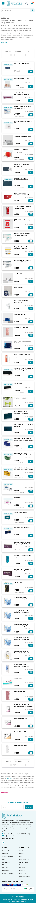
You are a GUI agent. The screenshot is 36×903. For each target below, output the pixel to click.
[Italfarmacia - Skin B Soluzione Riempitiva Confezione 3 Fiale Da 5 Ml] (8, 443)
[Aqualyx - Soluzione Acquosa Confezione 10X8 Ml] (8, 111)
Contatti (21, 853)
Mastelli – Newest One (20, 718)
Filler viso (4, 865)
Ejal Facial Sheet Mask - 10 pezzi (23, 220)
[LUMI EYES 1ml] (8, 682)
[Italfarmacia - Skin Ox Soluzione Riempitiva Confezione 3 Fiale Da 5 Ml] (8, 472)
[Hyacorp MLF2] (8, 388)
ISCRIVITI (29, 807)
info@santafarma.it (9, 836)
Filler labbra (5, 867)
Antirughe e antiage (7, 873)
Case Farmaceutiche (24, 859)
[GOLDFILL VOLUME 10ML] (8, 331)
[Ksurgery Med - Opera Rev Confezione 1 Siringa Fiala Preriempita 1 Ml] (8, 641)
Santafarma (9, 778)
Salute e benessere (7, 856)
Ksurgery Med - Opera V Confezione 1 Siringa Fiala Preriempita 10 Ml (21, 666)
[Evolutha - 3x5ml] (8, 277)
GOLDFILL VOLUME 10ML (21, 327)
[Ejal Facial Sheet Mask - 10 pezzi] (8, 224)
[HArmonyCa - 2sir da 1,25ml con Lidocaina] (8, 345)
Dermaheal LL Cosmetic (21, 149)
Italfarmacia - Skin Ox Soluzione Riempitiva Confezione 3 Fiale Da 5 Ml (23, 469)
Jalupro (16, 483)
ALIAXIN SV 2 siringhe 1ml (21, 63)
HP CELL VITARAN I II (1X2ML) (22, 354)
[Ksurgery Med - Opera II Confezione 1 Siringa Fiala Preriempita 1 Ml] (8, 601)
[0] (33, 4)
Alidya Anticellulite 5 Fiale (21, 78)
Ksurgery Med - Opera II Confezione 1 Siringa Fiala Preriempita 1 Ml (21, 599)
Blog (20, 856)
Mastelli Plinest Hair (19, 691)
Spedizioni (22, 867)
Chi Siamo (22, 851)
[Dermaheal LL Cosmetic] (8, 154)
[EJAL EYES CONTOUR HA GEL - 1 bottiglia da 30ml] (8, 210)
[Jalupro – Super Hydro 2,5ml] (8, 532)
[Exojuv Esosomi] (8, 291)
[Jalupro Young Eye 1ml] (8, 517)
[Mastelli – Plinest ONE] (8, 736)
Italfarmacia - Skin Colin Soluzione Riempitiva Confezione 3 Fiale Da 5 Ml (23, 454)
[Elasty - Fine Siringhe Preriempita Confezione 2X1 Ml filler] (8, 251)
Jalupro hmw (17, 497)
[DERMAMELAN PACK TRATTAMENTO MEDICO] (8, 183)
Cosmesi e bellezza (7, 851)
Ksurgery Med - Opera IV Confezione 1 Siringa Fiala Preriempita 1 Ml (21, 625)
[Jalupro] (8, 487)
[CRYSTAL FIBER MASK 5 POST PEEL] (8, 126)
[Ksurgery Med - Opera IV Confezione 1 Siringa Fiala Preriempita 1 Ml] (8, 628)
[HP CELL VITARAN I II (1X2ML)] (8, 358)
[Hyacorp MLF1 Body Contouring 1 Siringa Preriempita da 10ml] (8, 373)
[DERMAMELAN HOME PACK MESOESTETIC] (8, 168)
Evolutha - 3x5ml (18, 273)
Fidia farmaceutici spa (19, 357)
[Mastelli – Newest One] (8, 722)
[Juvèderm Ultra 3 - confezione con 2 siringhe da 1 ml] (8, 573)
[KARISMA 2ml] (8, 587)
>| (24, 55)
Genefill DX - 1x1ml (19, 314)
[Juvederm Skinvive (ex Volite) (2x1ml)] (8, 559)
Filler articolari (6, 862)
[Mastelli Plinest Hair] (8, 695)
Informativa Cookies (24, 876)
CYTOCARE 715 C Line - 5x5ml (22, 136)
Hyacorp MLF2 (18, 383)
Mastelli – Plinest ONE (20, 732)
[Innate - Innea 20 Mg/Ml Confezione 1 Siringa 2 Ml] (8, 415)
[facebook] (3, 842)
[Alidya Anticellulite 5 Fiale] (8, 83)
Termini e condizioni (24, 865)
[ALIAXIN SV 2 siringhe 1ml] (8, 68)
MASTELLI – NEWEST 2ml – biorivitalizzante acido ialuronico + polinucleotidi (23, 706)
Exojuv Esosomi (18, 287)
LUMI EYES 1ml (18, 678)
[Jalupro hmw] (8, 502)
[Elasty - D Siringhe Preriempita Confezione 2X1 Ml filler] (8, 237)
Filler (3, 859)
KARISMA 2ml (18, 582)
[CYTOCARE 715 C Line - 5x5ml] (8, 140)
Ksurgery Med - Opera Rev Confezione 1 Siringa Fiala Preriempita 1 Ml (21, 639)
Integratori (5, 853)
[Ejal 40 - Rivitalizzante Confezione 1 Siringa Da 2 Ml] (8, 197)
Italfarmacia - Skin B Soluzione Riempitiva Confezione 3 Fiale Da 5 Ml (23, 440)
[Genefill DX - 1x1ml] (8, 318)
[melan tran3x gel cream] (8, 749)
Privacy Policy (23, 873)
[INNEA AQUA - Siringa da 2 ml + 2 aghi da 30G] (8, 429)
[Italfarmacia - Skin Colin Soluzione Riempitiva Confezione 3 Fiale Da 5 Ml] (8, 458)
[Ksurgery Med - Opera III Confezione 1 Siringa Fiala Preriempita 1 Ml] (8, 615)
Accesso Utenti (23, 862)
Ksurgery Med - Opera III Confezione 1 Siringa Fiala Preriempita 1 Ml (21, 612)
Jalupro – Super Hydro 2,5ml (22, 527)
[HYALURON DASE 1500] (8, 402)
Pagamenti (22, 870)
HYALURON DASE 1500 (20, 398)
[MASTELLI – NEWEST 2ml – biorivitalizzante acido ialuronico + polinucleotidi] (8, 709)
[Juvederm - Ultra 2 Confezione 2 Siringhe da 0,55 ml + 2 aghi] (8, 546)
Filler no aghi (5, 870)
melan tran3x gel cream (20, 745)
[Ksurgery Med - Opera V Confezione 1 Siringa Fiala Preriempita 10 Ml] (8, 668)
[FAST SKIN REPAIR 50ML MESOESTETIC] (8, 304)
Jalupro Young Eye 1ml (20, 512)
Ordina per (8, 51)
